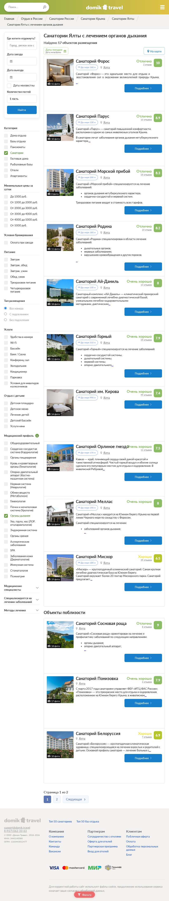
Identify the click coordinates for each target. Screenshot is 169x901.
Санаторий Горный (93, 336)
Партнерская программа (103, 846)
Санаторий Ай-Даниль (97, 281)
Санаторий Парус (92, 116)
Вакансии (55, 851)
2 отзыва (147, 64)
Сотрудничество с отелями (104, 836)
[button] (50, 72)
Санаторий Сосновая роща (101, 623)
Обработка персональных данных (142, 848)
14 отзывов (146, 284)
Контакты (55, 841)
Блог (129, 854)
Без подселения (19, 320)
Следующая (74, 799)
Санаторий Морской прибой (103, 171)
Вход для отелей (98, 851)
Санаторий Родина (94, 226)
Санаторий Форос (93, 61)
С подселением (18, 314)
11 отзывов (146, 450)
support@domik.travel (17, 827)
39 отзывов (146, 560)
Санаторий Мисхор (94, 556)
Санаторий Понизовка (97, 678)
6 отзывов (147, 682)
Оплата (131, 841)
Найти (22, 110)
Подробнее (142, 88)
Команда (54, 846)
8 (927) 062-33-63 (15, 831)
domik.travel (22, 820)
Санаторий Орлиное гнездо (102, 446)
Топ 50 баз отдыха (87, 821)
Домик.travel (104, 7)
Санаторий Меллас (94, 501)
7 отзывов (147, 737)
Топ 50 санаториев (60, 821)
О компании (56, 836)
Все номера (16, 308)
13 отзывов (146, 119)
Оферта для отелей (100, 841)
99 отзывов (146, 395)
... (77, 82)
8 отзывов (147, 627)
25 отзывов (146, 174)
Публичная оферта (138, 836)
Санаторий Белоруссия (98, 733)
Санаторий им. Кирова (97, 391)
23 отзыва (147, 229)
